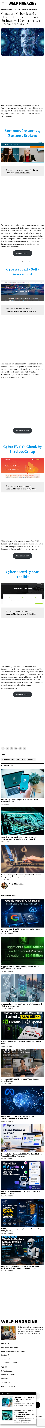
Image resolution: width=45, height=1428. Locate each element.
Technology (5, 1382)
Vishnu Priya (7, 1046)
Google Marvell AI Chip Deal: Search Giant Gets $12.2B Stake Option (20, 930)
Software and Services (27, 9)
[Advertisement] (22, 80)
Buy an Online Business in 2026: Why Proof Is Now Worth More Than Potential (21, 1155)
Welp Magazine (16, 884)
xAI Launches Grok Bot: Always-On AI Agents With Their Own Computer (21, 1005)
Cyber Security (8, 759)
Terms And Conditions (9, 1363)
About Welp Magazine (9, 1347)
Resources (21, 759)
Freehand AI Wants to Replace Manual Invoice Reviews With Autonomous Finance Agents (20, 1267)
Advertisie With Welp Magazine (13, 1351)
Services (31, 759)
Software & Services (8, 1375)
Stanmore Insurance (22, 172)
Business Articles (8, 9)
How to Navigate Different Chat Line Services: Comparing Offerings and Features (21, 876)
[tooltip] (3, 748)
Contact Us (5, 1355)
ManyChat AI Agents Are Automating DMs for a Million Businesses (20, 1192)
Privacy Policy (6, 1359)
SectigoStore (31, 311)
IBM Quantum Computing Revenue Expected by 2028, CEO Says (21, 1230)
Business (4, 1378)
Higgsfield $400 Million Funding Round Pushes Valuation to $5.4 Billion (20, 968)
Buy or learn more (22, 253)
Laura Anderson (9, 934)
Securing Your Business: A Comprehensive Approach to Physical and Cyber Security (20, 838)
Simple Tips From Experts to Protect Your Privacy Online (19, 800)
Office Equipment (7, 1371)
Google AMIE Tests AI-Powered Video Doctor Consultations (20, 1080)
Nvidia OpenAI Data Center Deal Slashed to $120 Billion (21, 1042)
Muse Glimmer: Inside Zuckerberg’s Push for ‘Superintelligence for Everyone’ (20, 1117)
